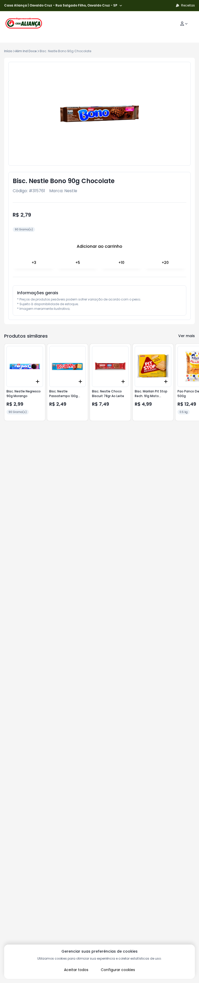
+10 (121, 262)
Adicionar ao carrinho (99, 246)
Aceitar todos (76, 969)
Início (8, 51)
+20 (165, 262)
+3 (34, 262)
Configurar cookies (118, 969)
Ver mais (186, 335)
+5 (77, 262)
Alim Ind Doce (26, 51)
